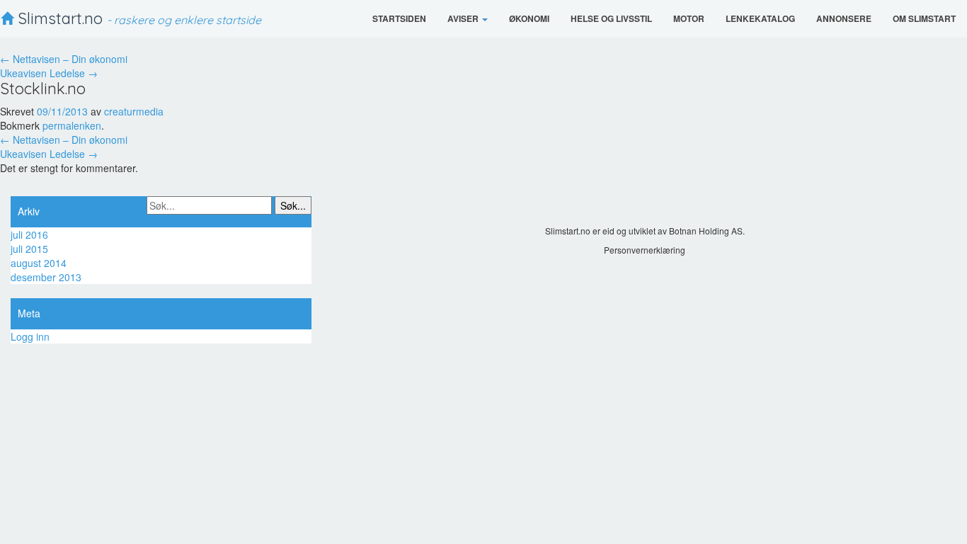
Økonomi (529, 18)
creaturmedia (134, 111)
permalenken (71, 125)
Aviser (464, 18)
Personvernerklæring (644, 250)
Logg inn (30, 336)
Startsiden (399, 18)
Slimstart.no (137, 18)
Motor (688, 18)
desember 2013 (46, 277)
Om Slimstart (924, 18)
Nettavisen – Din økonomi (63, 59)
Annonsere (843, 18)
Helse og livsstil (611, 18)
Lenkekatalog (760, 18)
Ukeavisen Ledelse (49, 73)
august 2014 (39, 263)
